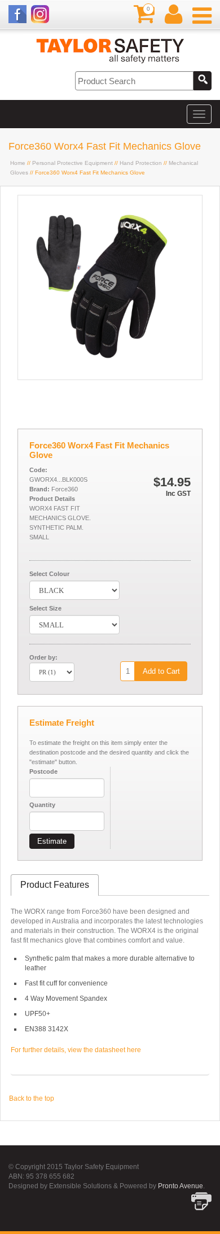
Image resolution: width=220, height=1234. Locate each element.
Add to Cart (161, 671)
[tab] (55, 885)
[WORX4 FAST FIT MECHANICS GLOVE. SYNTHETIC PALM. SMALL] (110, 377)
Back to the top (31, 1098)
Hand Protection (141, 163)
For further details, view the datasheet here (76, 1050)
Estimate (52, 841)
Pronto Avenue (180, 1186)
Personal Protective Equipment (72, 163)
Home (17, 163)
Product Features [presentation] (54, 884)
